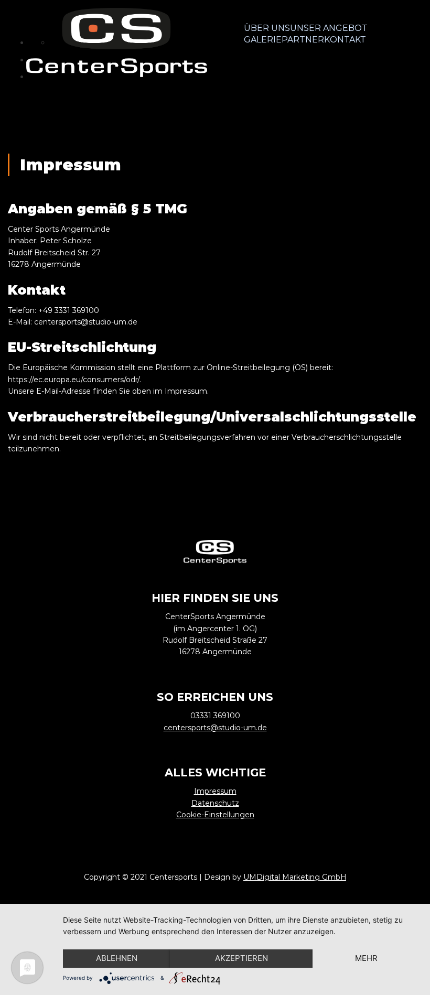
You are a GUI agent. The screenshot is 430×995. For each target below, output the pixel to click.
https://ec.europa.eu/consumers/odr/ (73, 379)
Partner (303, 40)
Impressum (215, 791)
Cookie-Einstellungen (215, 814)
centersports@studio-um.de (85, 322)
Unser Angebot (329, 28)
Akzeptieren (241, 958)
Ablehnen (116, 958)
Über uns (267, 28)
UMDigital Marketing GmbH (294, 877)
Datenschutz (215, 803)
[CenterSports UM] (116, 42)
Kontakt (345, 40)
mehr (366, 958)
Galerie (263, 40)
